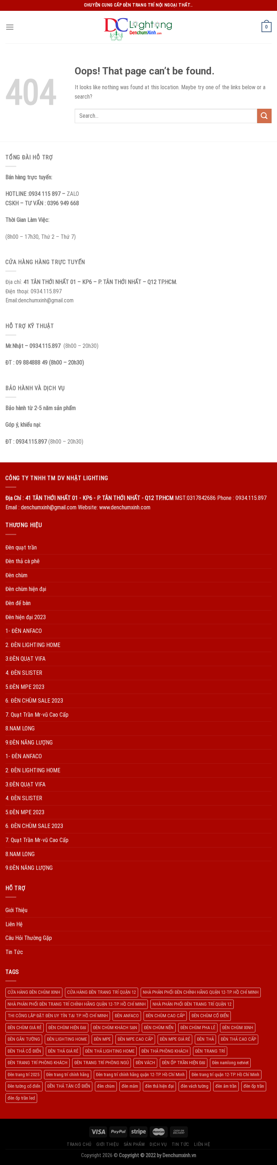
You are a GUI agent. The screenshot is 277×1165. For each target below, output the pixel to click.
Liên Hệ (14, 924)
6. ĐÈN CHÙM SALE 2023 (34, 700)
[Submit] (264, 116)
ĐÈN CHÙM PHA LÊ (197, 1027)
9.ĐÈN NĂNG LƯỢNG (29, 742)
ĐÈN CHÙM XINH (237, 1027)
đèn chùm (106, 1086)
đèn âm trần (226, 1086)
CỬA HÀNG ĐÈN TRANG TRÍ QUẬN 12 (101, 992)
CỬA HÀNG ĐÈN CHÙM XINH (34, 992)
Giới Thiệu (16, 910)
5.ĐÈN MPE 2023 (24, 686)
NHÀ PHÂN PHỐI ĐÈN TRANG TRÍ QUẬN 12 (192, 1004)
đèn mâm (130, 1086)
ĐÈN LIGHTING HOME (67, 1039)
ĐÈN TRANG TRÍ (210, 1051)
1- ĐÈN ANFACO (23, 630)
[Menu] (9, 27)
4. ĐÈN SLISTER (23, 672)
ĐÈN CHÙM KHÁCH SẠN (115, 1027)
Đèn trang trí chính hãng (67, 1074)
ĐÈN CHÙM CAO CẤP (165, 1015)
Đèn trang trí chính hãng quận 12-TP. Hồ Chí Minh (140, 1074)
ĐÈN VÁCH (145, 1062)
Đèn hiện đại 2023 (25, 617)
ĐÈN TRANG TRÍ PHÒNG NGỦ (101, 1062)
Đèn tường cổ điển (24, 1086)
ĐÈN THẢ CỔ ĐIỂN (24, 1051)
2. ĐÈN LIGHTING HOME (32, 645)
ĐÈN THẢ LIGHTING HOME (110, 1051)
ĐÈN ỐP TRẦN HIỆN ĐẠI (183, 1062)
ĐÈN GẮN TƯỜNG (24, 1039)
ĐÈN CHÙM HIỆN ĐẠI (67, 1027)
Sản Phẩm (134, 1144)
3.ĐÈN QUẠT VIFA (25, 658)
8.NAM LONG (20, 728)
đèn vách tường (194, 1086)
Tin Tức (14, 952)
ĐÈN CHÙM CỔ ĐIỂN (210, 1015)
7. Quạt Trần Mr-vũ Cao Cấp (37, 714)
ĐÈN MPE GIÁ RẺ (175, 1039)
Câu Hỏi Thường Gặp (28, 938)
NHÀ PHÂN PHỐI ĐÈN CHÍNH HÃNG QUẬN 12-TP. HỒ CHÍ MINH (201, 992)
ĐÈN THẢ (205, 1039)
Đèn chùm (16, 575)
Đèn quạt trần (21, 547)
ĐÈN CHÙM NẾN (158, 1027)
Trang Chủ (79, 1144)
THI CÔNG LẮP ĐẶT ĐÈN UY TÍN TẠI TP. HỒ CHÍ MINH (58, 1015)
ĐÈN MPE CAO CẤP (135, 1039)
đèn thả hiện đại (159, 1086)
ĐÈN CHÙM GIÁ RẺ (24, 1027)
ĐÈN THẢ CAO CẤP (238, 1039)
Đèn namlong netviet (230, 1062)
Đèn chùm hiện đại (25, 589)
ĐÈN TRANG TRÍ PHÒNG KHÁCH (37, 1062)
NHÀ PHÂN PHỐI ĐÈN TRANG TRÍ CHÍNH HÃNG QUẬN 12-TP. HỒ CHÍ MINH (77, 1004)
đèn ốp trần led (21, 1098)
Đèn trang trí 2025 (23, 1074)
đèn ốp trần (253, 1086)
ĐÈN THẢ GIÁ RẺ (63, 1051)
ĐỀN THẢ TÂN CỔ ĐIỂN (68, 1086)
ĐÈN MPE (102, 1039)
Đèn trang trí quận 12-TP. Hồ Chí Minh (225, 1074)
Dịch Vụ (158, 1144)
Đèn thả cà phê (22, 561)
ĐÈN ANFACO (127, 1015)
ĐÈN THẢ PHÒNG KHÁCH (164, 1051)
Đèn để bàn (18, 603)
